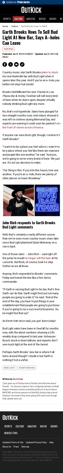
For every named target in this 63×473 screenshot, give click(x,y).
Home (5, 26)
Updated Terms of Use (12, 442)
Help (51, 442)
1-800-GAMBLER (45, 460)
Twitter (10, 64)
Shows (52, 19)
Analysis (30, 19)
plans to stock (49, 72)
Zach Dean (8, 49)
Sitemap (25, 446)
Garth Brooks (27, 368)
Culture (18, 19)
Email (16, 64)
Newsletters (10, 433)
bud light (10, 368)
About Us (6, 446)
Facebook (4, 64)
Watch (42, 19)
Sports (7, 19)
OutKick (31, 9)
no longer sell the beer (38, 258)
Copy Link (22, 64)
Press (16, 446)
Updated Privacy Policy (36, 442)
